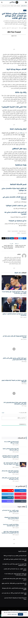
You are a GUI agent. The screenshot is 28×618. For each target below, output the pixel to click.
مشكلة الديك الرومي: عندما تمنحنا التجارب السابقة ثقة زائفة (11, 525)
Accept (20, 614)
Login (3, 413)
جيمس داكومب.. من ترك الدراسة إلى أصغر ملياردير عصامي (10, 511)
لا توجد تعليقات (14, 28)
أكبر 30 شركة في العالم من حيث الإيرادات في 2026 (11, 442)
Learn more (14, 614)
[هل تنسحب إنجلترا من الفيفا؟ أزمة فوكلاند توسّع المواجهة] (14, 371)
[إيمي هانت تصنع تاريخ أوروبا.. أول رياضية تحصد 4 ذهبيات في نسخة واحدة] (14, 282)
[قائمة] (26, 2)
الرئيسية (18, 5)
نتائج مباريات (23, 233)
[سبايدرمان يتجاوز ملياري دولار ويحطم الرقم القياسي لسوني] (23, 472)
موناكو (9, 231)
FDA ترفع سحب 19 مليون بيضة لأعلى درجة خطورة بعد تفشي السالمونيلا (10, 456)
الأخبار (15, 5)
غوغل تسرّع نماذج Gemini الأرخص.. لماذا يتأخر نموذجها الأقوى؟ (14, 588)
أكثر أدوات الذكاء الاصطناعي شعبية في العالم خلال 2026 (11, 449)
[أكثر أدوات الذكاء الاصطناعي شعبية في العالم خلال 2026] (23, 450)
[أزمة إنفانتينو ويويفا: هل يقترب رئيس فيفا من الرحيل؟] (14, 326)
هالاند (20, 133)
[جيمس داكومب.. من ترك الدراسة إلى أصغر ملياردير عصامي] (23, 512)
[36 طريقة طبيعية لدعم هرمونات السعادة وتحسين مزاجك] (23, 519)
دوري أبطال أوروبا (22, 231)
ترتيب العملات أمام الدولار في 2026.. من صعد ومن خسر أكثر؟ (14, 593)
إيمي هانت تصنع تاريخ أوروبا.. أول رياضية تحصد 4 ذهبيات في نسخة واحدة (14, 292)
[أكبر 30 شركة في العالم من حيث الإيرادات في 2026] (23, 443)
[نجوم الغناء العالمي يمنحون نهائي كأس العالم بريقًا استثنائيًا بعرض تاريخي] (14, 349)
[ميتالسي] (14, 2)
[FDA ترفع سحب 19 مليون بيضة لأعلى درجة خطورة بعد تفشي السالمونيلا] (23, 457)
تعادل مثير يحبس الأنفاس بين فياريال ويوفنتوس (20, 246)
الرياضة (12, 5)
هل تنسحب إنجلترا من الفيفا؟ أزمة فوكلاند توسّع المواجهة (14, 381)
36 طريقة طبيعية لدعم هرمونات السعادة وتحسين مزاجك (11, 518)
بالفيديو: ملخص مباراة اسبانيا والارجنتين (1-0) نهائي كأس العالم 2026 (15, 403)
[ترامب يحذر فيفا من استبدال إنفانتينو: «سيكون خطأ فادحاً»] (14, 304)
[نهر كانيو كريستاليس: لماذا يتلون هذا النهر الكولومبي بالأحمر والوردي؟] (23, 533)
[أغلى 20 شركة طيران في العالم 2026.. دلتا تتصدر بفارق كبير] (23, 479)
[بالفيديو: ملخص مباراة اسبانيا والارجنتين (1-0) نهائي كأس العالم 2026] (14, 393)
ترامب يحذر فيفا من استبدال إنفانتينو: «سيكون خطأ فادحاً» (14, 314)
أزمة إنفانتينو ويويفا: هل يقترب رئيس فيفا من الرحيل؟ (14, 336)
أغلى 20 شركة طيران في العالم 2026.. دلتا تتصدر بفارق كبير (10, 478)
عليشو (25, 28)
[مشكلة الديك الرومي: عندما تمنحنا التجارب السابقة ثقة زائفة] (23, 526)
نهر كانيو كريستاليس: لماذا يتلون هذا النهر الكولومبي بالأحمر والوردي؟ (10, 532)
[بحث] (2, 2)
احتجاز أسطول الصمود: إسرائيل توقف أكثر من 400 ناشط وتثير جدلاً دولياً (7, 247)
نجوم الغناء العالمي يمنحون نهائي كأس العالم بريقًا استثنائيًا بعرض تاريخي (14, 359)
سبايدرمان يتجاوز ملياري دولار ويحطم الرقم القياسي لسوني (10, 471)
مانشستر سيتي (15, 231)
